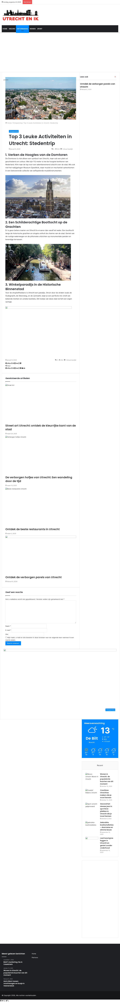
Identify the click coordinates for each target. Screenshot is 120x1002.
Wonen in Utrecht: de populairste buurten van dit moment (106, 779)
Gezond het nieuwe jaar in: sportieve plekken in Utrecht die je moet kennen (106, 810)
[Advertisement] (60, 52)
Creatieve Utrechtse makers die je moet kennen (105, 794)
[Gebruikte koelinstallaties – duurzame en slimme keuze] (91, 825)
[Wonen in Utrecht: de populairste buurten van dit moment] (91, 777)
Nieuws (12, 29)
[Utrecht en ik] (20, 15)
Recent (100, 765)
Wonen (33, 29)
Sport (39, 29)
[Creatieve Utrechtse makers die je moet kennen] (91, 793)
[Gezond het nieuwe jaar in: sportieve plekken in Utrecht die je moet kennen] (91, 807)
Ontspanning (22, 29)
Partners (35, 957)
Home (5, 29)
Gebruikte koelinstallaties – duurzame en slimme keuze (107, 826)
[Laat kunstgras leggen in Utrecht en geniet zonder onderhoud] (91, 841)
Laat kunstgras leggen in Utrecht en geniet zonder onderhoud (106, 843)
